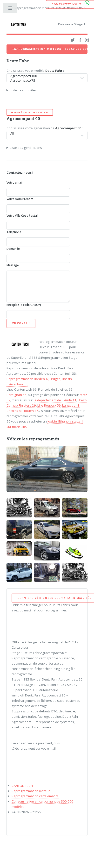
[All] (44, 133)
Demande (13, 249)
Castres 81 (15, 411)
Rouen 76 (31, 411)
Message (13, 265)
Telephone (14, 232)
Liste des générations (26, 147)
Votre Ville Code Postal (22, 216)
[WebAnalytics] (21, 828)
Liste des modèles (23, 90)
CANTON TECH (22, 785)
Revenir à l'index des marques (30, 112)
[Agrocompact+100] (44, 76)
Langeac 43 (71, 405)
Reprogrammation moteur (31, 791)
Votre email (14, 182)
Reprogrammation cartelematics (35, 796)
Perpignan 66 (17, 395)
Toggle (10, 9)
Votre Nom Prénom (20, 199)
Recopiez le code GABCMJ (24, 305)
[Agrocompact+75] (44, 80)
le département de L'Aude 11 (55, 400)
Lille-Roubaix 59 (49, 405)
